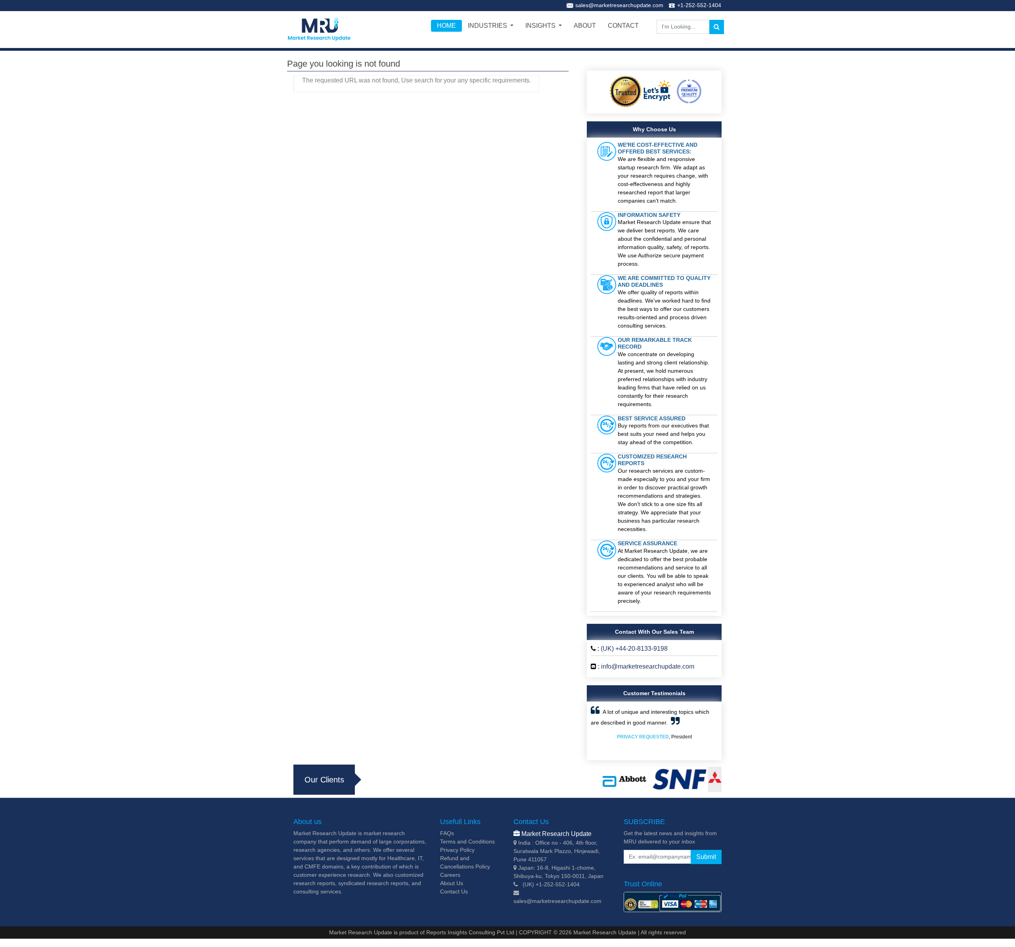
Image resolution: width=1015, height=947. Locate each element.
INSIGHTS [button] (541, 25)
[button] (600, 730)
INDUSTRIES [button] (488, 25)
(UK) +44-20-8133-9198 (634, 648)
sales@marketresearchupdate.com (619, 5)
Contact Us (454, 891)
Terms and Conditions (467, 841)
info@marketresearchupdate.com (647, 666)
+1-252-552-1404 (699, 5)
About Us (451, 883)
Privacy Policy (457, 850)
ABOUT (585, 25)
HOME (446, 25)
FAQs (447, 833)
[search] (716, 27)
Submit (706, 856)
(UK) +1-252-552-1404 (551, 884)
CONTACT (623, 25)
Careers (450, 875)
